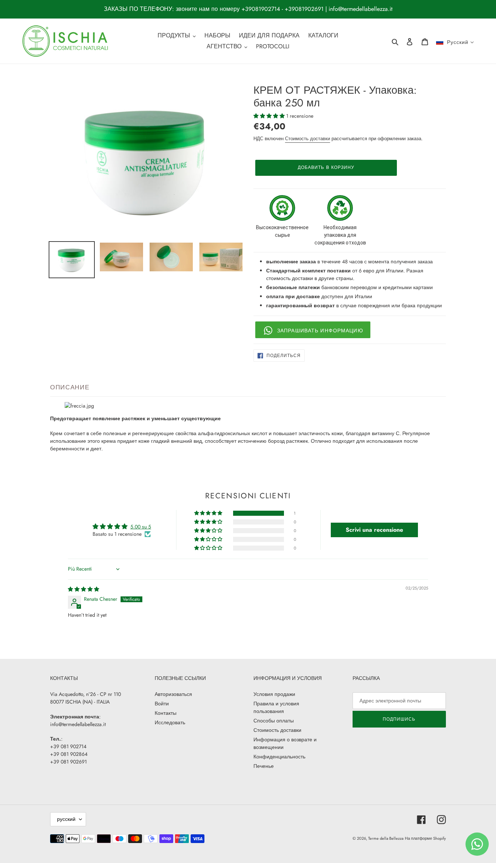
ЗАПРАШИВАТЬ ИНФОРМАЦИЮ (320, 330)
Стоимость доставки (307, 138)
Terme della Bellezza (385, 838)
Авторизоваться (173, 694)
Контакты (165, 713)
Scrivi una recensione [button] (374, 530)
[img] (83, 589)
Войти (162, 703)
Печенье (263, 766)
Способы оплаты (273, 720)
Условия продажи (274, 694)
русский (66, 819)
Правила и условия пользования (276, 707)
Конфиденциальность (279, 756)
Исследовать (170, 722)
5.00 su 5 (140, 526)
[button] (269, 115)
